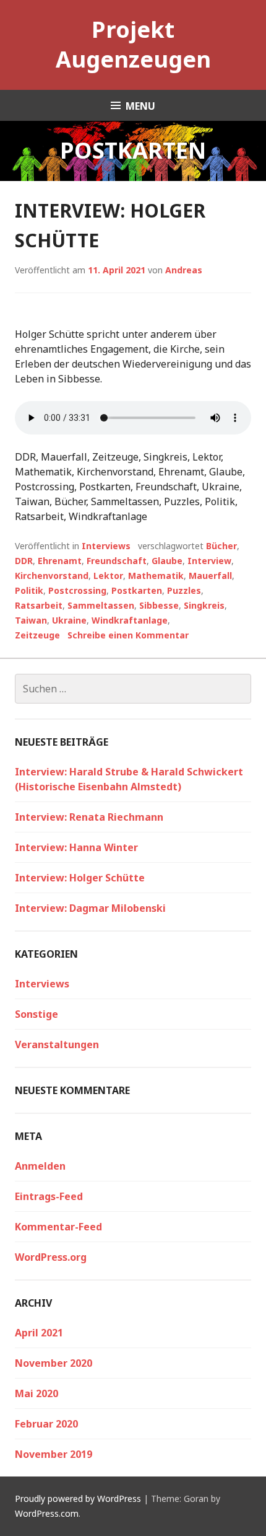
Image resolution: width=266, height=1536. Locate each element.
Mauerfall (210, 575)
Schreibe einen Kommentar (128, 635)
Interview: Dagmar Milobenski (90, 908)
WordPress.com (47, 1513)
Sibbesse (159, 605)
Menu (140, 106)
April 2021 (39, 1333)
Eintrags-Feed (49, 1196)
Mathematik (156, 575)
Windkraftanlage (130, 620)
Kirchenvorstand (51, 575)
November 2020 (53, 1363)
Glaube (167, 561)
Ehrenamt (60, 561)
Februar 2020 (46, 1424)
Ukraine (69, 620)
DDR (24, 561)
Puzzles (184, 590)
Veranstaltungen (57, 1044)
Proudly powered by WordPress (78, 1498)
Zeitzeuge (37, 635)
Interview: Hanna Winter (76, 847)
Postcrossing (77, 590)
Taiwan (31, 620)
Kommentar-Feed (58, 1227)
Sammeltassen (100, 605)
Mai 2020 (36, 1393)
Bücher (221, 546)
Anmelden (40, 1166)
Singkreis (204, 605)
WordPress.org (51, 1257)
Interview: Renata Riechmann (89, 817)
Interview (209, 561)
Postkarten (136, 590)
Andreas (183, 270)
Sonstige (36, 1014)
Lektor (108, 575)
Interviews (106, 546)
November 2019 (53, 1454)
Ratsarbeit (38, 605)
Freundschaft (117, 561)
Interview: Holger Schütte (80, 878)
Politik (29, 590)
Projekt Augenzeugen (133, 44)
